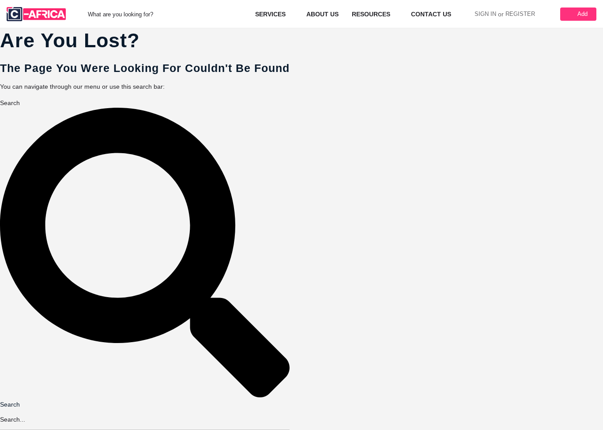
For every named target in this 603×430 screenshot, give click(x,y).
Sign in (485, 14)
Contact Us (431, 14)
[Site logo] (37, 13)
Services (270, 14)
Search (10, 102)
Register (520, 14)
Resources (371, 14)
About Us (322, 14)
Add (582, 14)
